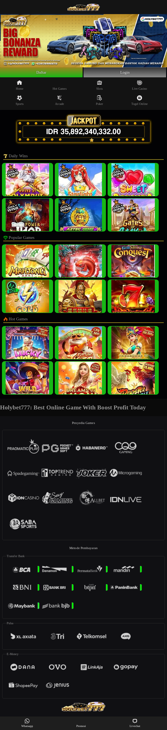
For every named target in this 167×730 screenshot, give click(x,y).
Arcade (59, 104)
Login (125, 72)
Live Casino (139, 88)
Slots (99, 88)
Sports (20, 104)
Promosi (81, 726)
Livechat (135, 726)
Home (19, 88)
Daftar (41, 72)
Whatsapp (27, 726)
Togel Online (139, 104)
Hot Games (60, 88)
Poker (99, 104)
